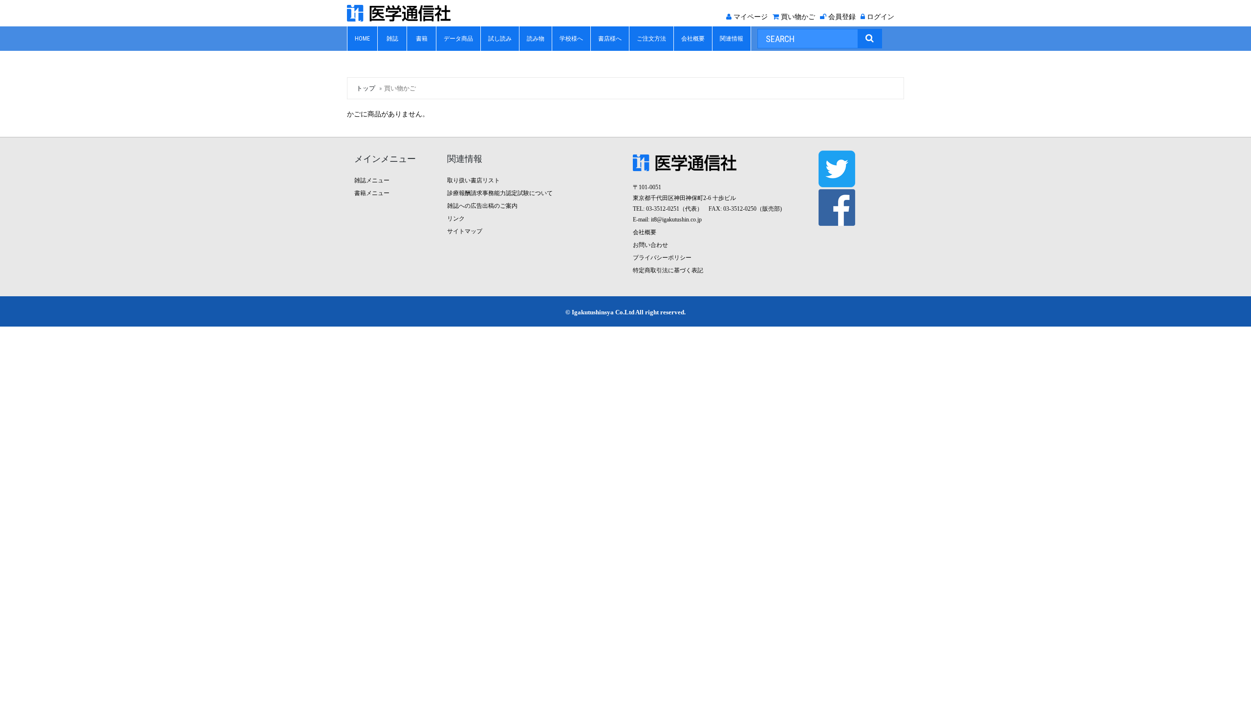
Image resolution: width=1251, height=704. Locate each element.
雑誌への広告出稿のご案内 (482, 205)
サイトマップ (464, 231)
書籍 (422, 38)
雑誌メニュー (371, 180)
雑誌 (392, 38)
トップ (365, 88)
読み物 (535, 38)
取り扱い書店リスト (473, 180)
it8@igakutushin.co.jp (676, 219)
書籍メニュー (371, 193)
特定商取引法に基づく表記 (668, 270)
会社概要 (693, 38)
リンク (456, 218)
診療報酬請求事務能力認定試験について (500, 193)
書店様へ (610, 38)
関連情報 (731, 38)
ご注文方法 (651, 38)
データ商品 (458, 38)
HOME (362, 38)
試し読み (500, 38)
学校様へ (571, 38)
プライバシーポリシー (662, 257)
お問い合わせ (650, 245)
